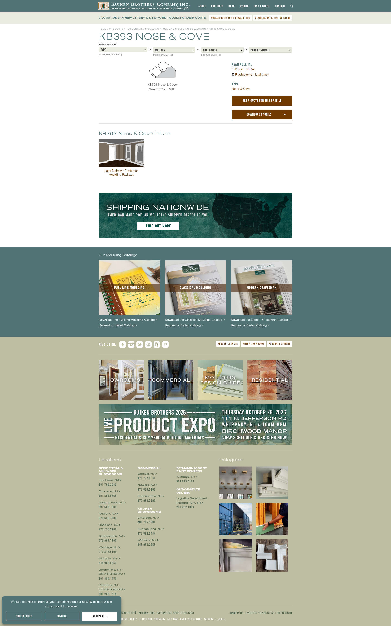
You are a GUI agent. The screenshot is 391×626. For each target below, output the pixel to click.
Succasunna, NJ (111, 536)
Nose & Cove (241, 89)
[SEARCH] (291, 6)
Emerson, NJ (108, 491)
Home (103, 29)
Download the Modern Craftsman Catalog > (261, 320)
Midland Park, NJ (111, 502)
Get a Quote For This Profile (262, 100)
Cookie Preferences (152, 619)
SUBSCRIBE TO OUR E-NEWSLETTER (230, 18)
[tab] (202, 6)
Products (217, 6)
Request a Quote (228, 343)
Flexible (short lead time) (252, 75)
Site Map (172, 619)
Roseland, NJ (108, 525)
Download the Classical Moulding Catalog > (195, 320)
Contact (280, 6)
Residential (134, 29)
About (202, 6)
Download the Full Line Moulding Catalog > (128, 320)
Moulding (152, 29)
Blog (231, 6)
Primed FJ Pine (245, 69)
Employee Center (191, 619)
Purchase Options (279, 343)
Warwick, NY (108, 558)
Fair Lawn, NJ (109, 480)
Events (244, 6)
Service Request (215, 619)
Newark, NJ (107, 513)
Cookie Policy (128, 619)
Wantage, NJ (108, 547)
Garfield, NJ (146, 473)
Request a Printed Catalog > (118, 325)
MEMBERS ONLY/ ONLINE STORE (272, 18)
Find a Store (262, 6)
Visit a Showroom (253, 343)
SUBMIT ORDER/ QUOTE (187, 17)
